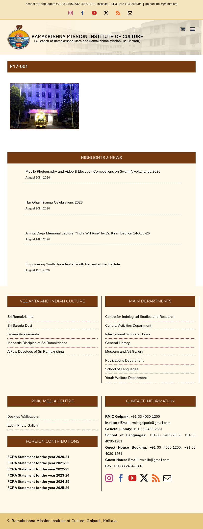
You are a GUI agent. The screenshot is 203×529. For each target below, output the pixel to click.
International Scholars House (128, 334)
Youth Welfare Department (126, 378)
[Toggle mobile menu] (193, 29)
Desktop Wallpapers (23, 416)
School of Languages (121, 369)
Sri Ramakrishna (20, 317)
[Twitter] (144, 478)
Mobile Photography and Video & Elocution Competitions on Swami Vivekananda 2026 (92, 171)
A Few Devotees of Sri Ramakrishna (35, 351)
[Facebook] (121, 478)
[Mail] (167, 478)
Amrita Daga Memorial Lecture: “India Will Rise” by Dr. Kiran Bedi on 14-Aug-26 (87, 233)
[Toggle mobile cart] (182, 29)
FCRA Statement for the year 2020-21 (38, 457)
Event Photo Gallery (23, 425)
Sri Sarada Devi (19, 325)
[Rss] (156, 478)
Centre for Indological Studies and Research (140, 317)
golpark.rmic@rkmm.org (161, 4)
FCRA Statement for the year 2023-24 (38, 475)
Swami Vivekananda (23, 334)
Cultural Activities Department (128, 325)
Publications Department (124, 360)
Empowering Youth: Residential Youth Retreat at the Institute (72, 264)
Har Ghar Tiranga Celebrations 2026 (54, 202)
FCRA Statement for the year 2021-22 (38, 463)
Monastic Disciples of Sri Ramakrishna (37, 343)
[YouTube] (132, 478)
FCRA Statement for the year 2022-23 (38, 469)
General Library (117, 343)
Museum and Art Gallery (124, 351)
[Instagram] (109, 478)
